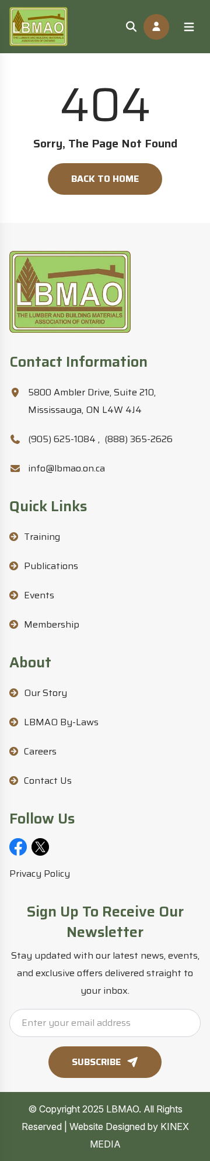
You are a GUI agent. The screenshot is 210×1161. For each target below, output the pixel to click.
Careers (40, 751)
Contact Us (48, 780)
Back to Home (105, 178)
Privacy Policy (39, 873)
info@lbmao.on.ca (66, 468)
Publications (51, 566)
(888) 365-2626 (138, 439)
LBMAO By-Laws (61, 722)
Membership (51, 624)
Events (39, 595)
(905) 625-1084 (64, 439)
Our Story (45, 692)
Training (42, 536)
